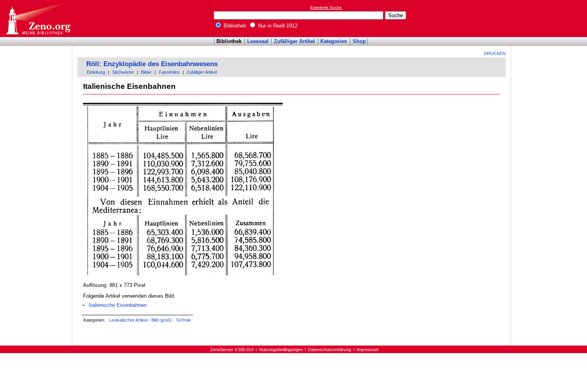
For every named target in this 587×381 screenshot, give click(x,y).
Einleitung (96, 72)
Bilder (146, 72)
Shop (359, 41)
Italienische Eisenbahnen (118, 305)
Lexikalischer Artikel (128, 320)
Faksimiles (169, 72)
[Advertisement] (550, 18)
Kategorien (333, 41)
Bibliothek (234, 26)
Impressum (368, 349)
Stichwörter (123, 72)
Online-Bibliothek (38, 18)
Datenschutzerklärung (329, 349)
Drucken (495, 53)
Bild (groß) (161, 320)
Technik (183, 320)
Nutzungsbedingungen (281, 349)
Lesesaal (258, 41)
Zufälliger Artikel (294, 41)
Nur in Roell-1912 (276, 26)
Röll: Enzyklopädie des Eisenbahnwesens (152, 64)
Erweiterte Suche (326, 7)
